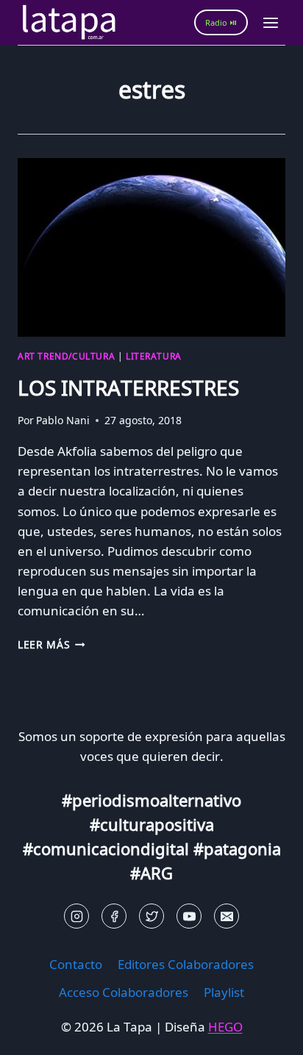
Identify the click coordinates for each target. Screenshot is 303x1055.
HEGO (225, 1026)
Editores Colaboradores (186, 964)
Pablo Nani (63, 420)
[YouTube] (189, 916)
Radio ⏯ (221, 22)
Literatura (154, 356)
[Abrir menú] (270, 22)
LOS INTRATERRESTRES (128, 387)
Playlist (224, 992)
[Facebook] (113, 916)
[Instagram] (76, 916)
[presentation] (151, 247)
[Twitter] (151, 916)
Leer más (51, 644)
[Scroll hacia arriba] (37, 1033)
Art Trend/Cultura (66, 356)
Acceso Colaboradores (123, 992)
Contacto (75, 964)
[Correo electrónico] (226, 916)
